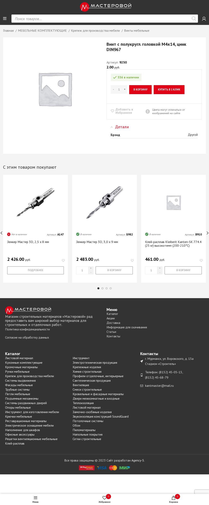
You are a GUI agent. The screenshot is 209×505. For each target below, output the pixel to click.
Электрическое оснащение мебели (29, 425)
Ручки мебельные (17, 371)
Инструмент (81, 358)
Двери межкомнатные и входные (96, 398)
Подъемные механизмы (21, 398)
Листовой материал (19, 358)
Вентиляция (81, 385)
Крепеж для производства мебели (96, 30)
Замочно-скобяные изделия (92, 412)
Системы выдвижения (20, 380)
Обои (76, 425)
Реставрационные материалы (26, 421)
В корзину (140, 89)
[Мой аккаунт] (204, 18)
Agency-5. (138, 460)
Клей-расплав (14, 443)
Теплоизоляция (83, 403)
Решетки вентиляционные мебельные (31, 439)
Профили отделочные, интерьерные (98, 376)
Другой (193, 135)
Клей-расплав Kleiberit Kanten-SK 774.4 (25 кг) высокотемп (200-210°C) (173, 243)
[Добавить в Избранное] (63, 260)
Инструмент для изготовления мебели (32, 412)
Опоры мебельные (18, 407)
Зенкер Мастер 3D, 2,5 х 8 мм (28, 242)
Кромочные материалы (21, 367)
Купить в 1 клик (169, 89)
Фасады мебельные (19, 385)
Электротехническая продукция (95, 362)
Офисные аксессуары (19, 434)
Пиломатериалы (84, 430)
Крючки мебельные (18, 416)
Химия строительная (87, 371)
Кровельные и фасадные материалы (98, 394)
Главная (8, 30)
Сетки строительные (87, 439)
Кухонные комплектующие (23, 362)
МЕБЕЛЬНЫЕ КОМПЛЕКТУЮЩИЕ (43, 30)
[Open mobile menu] (5, 18)
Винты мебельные (136, 30)
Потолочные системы (88, 421)
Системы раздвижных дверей (26, 403)
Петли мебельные (17, 394)
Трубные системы (17, 389)
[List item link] (53, 329)
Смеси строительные (87, 389)
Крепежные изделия (87, 367)
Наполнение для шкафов (22, 430)
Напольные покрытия (87, 434)
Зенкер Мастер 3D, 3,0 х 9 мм (97, 242)
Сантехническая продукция (92, 380)
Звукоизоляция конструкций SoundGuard (101, 416)
